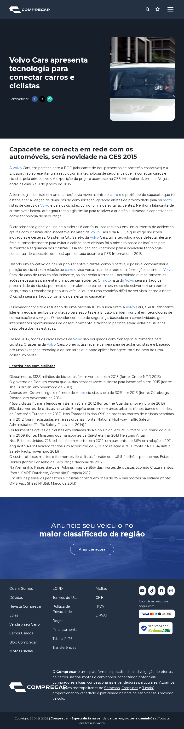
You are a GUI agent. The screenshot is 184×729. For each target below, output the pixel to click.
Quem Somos (21, 588)
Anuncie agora (92, 549)
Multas (101, 588)
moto (167, 200)
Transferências (64, 647)
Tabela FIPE (62, 639)
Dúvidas (16, 597)
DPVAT (102, 615)
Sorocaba (112, 688)
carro (114, 195)
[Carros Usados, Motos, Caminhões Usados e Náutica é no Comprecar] (29, 9)
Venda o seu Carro (24, 624)
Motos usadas (21, 651)
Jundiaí (148, 688)
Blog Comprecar (23, 642)
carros (117, 718)
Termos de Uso (65, 597)
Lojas (13, 615)
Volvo (17, 168)
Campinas (129, 688)
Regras (58, 621)
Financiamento (65, 629)
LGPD (57, 588)
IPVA (100, 606)
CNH (100, 597)
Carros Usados (21, 633)
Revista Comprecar (25, 606)
